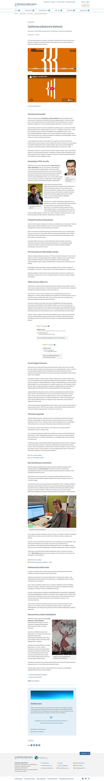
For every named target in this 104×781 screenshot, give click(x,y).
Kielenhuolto (28, 10)
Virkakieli (57, 10)
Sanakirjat (70, 10)
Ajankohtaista (83, 10)
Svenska (83, 2)
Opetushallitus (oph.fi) (20, 771)
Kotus (16, 10)
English (87, 2)
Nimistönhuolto (43, 10)
